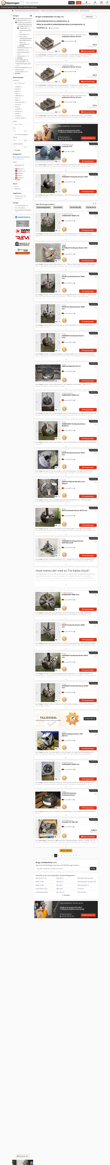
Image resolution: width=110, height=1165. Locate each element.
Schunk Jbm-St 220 (92, 207)
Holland (20, 173)
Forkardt (18, 87)
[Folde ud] (66, 60)
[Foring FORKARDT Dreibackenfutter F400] (48, 183)
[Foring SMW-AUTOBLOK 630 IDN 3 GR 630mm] (48, 488)
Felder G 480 (39, 885)
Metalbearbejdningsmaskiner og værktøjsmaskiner (23, 19)
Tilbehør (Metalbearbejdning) (27, 7)
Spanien (20, 178)
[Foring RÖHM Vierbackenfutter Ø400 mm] (48, 313)
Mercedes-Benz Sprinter (85, 878)
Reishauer (19, 111)
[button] (107, 2)
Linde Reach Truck (41, 889)
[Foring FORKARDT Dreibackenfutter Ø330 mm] (48, 692)
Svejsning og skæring (23, 53)
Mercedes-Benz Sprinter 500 (87, 882)
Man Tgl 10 (59, 878)
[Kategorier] (22, 2)
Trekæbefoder (24, 28)
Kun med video (20, 208)
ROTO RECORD (20, 102)
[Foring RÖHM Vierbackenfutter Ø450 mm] (48, 283)
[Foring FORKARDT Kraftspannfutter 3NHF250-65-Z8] (48, 547)
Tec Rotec (81, 889)
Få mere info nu (90, 719)
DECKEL (18, 113)
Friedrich (18, 116)
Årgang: (15, 137)
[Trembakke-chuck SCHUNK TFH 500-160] (48, 828)
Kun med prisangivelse (21, 134)
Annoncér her (23, 1156)
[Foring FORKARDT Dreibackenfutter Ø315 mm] (48, 662)
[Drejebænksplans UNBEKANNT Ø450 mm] (48, 401)
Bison (17, 107)
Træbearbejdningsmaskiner (23, 64)
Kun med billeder (21, 205)
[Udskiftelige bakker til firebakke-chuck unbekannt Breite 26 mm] (48, 43)
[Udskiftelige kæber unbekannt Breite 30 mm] (48, 73)
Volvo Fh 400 (82, 892)
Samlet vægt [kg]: (18, 144)
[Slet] (68, 21)
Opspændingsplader (25, 31)
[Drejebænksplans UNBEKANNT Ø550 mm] (48, 222)
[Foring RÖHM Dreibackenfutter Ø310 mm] (48, 459)
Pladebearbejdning (24, 47)
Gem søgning (66, 851)
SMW (17, 100)
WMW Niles (19, 96)
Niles (17, 93)
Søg (72, 3)
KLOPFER (18, 109)
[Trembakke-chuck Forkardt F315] (48, 153)
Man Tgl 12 (59, 882)
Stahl (17, 98)
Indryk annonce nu (88, 138)
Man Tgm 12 (60, 892)
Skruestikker (24, 34)
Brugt (18, 189)
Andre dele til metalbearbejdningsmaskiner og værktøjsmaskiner (27, 38)
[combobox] (22, 165)
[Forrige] (36, 43)
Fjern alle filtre (54, 28)
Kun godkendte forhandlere (23, 211)
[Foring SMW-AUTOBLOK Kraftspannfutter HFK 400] (48, 252)
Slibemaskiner (23, 56)
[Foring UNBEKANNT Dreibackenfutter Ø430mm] (48, 430)
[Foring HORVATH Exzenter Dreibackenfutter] (48, 800)
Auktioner (18, 198)
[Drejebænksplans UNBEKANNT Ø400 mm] (48, 771)
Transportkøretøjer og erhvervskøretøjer (22, 60)
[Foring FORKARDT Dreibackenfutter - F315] (48, 342)
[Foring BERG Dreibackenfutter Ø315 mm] (48, 517)
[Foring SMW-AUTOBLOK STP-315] (48, 373)
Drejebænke (22, 50)
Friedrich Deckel (20, 118)
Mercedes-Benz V (83, 885)
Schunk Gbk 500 (75, 207)
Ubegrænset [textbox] (19, 165)
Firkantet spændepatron (9, 7)
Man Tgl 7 (59, 885)
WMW (18, 91)
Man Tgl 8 (59, 889)
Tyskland (21, 171)
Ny (16, 186)
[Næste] (59, 43)
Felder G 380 (39, 882)
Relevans (90, 17)
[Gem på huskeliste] (95, 37)
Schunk (18, 104)
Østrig (20, 175)
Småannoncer (20, 196)
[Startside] (12, 10)
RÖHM (18, 89)
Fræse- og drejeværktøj (24, 43)
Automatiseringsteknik (23, 67)
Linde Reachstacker (41, 892)
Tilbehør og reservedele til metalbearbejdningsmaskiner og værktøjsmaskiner (25, 24)
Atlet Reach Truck (41, 878)
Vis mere (67, 895)
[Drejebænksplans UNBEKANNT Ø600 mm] (48, 601)
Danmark (18, 159)
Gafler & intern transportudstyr (21, 70)
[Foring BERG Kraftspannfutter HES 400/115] (48, 740)
